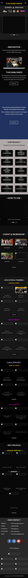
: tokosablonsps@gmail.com (16, 534)
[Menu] (2, 3)
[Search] (25, 3)
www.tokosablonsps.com (17, 523)
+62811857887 (15, 526)
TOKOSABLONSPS (14, 3)
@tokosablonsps (15, 531)
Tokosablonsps (14, 528)
